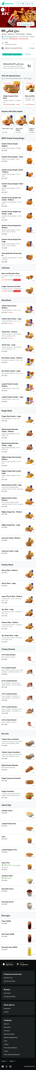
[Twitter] (6, 1066)
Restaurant (7, 1008)
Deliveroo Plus (8, 978)
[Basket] (23, 3)
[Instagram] (10, 1066)
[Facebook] (3, 1066)
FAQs (5, 1041)
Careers (6, 1012)
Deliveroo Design (9, 1034)
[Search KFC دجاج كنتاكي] (18, 3)
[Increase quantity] (20, 92)
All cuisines (7, 993)
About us (6, 1024)
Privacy (6, 1051)
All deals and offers (9, 996)
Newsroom (7, 1027)
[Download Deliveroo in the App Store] (8, 964)
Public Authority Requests (12, 1054)
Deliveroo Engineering (10, 1037)
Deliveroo (7, 3)
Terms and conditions (10, 1048)
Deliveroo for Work (9, 981)
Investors (7, 1031)
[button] (12, 94)
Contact (6, 1044)
